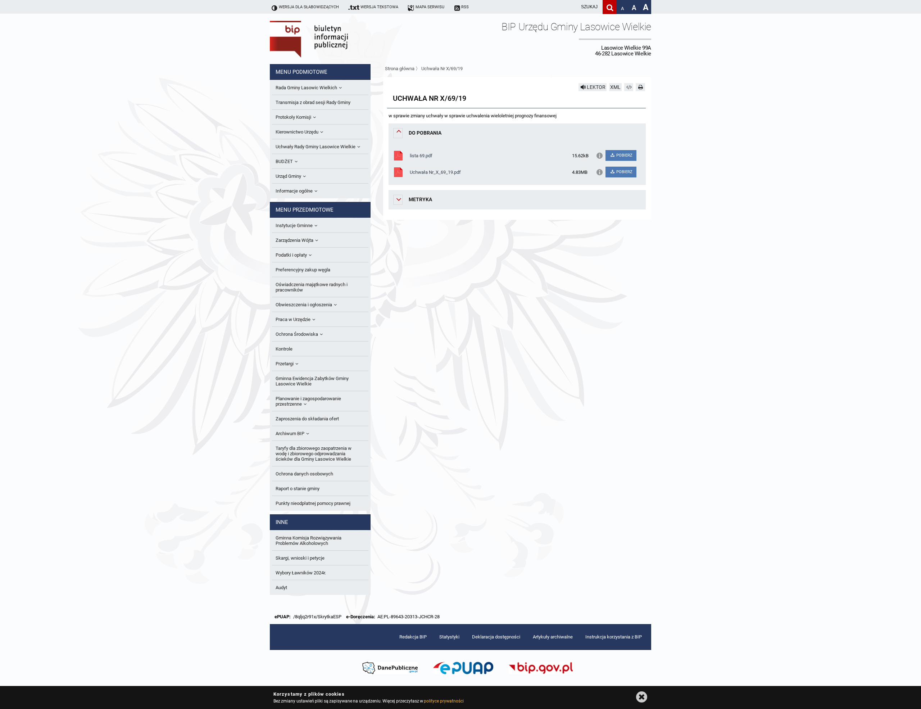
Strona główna (399, 68)
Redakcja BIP (413, 637)
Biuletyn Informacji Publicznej (329, 39)
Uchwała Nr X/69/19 (442, 68)
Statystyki (449, 637)
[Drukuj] (640, 87)
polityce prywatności (443, 701)
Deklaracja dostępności (496, 637)
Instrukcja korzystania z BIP (613, 637)
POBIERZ (623, 155)
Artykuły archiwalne (553, 637)
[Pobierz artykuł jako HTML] (629, 87)
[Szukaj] (610, 7)
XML (615, 87)
